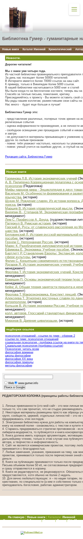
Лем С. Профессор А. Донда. (27, 219)
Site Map (74, 520)
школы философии (18, 355)
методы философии (18, 365)
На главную (16, 517)
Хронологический (59, 49)
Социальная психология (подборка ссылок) (34, 345)
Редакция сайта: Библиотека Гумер (28, 156)
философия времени (19, 352)
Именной (68, 517)
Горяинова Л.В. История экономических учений (41, 178)
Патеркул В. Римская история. (28, 223)
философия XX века (19, 359)
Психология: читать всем (22, 349)
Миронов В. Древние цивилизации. (31, 320)
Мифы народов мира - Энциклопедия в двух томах (44, 189)
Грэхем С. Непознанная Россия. (29, 242)
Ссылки (48, 520)
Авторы (35, 520)
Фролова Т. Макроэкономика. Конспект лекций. (41, 294)
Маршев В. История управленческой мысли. (39, 208)
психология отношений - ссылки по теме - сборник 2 (40, 335)
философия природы (19, 362)
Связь (61, 520)
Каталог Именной (34, 49)
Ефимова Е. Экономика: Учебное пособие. (37, 249)
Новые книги (10, 49)
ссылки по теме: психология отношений (31, 339)
